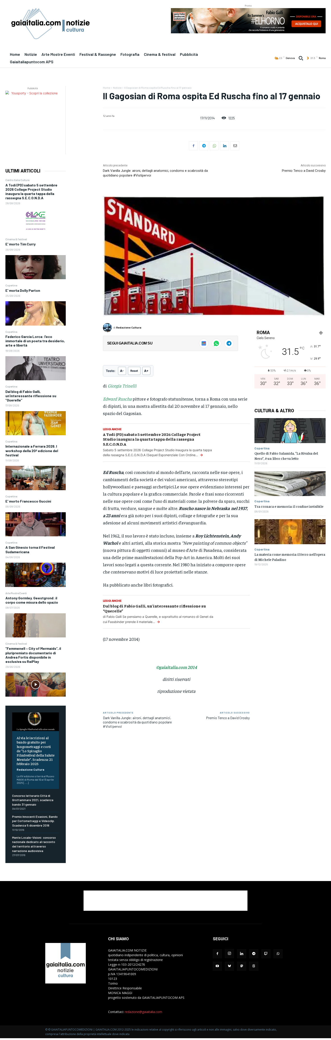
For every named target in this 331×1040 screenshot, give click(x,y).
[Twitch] (265, 953)
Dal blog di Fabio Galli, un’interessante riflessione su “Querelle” (30, 395)
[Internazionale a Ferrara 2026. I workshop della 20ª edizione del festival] (35, 478)
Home (106, 87)
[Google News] (204, 343)
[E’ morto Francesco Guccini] (35, 524)
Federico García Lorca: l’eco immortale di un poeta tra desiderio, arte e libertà (35, 340)
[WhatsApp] (214, 145)
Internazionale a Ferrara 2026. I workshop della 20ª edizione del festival (31, 450)
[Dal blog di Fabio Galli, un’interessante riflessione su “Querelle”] (35, 423)
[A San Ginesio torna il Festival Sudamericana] (35, 575)
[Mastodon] (241, 966)
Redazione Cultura (30, 769)
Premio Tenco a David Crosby (304, 171)
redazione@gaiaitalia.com (143, 1012)
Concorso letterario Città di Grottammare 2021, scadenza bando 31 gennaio (32, 800)
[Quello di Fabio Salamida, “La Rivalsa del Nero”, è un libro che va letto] (290, 430)
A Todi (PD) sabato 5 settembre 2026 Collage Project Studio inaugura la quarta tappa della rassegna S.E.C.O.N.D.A (31, 191)
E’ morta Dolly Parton (22, 290)
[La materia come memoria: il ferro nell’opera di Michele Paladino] (290, 531)
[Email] (234, 145)
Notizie (117, 87)
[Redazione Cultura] (108, 327)
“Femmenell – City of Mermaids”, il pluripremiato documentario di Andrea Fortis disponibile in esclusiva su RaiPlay (33, 655)
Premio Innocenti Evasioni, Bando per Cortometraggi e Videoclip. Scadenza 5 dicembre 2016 (35, 821)
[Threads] (253, 966)
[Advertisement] (165, 900)
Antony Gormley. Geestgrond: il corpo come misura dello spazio (31, 600)
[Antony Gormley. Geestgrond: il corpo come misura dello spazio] (35, 625)
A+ (146, 371)
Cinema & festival (16, 239)
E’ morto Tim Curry (20, 244)
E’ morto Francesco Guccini (28, 501)
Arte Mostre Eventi (16, 593)
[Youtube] (217, 966)
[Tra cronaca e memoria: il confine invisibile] (290, 483)
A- (122, 371)
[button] (301, 58)
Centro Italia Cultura (17, 179)
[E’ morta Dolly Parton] (35, 313)
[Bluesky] (229, 966)
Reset (134, 370)
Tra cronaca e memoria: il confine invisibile (288, 506)
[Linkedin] (224, 145)
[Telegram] (203, 145)
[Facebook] (193, 145)
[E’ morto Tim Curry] (35, 267)
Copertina (11, 285)
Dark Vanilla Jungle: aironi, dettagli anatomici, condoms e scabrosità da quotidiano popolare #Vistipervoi (137, 722)
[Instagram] (229, 953)
